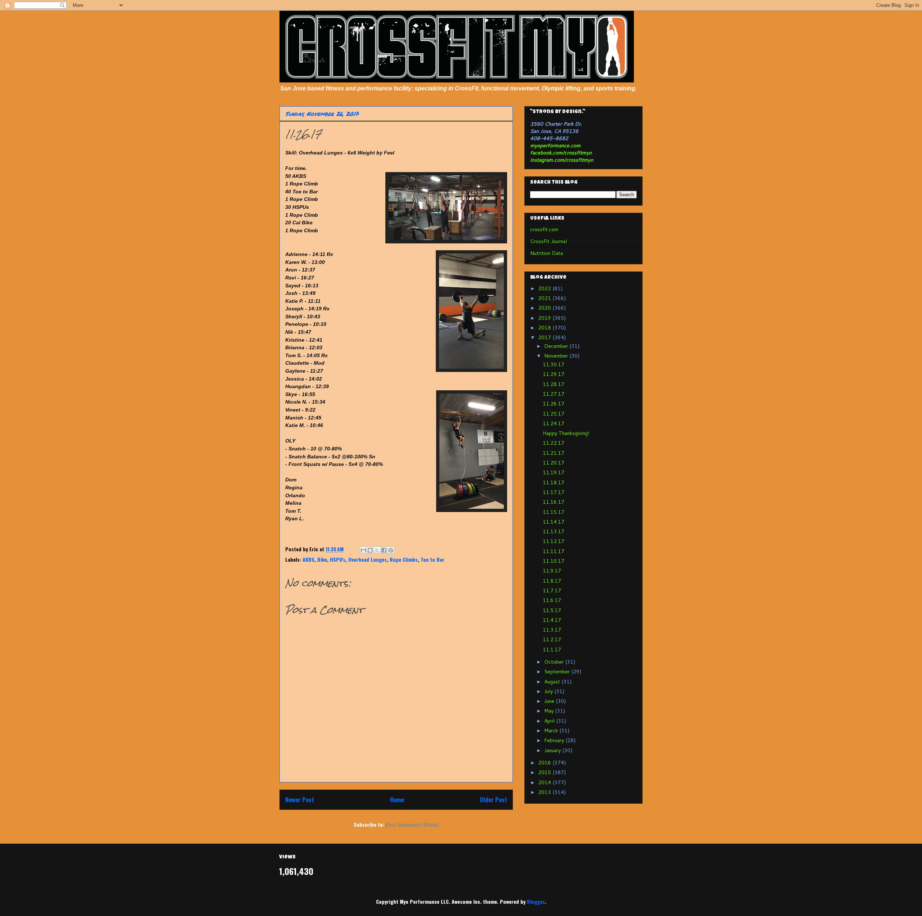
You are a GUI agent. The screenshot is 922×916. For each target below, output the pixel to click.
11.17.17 (553, 492)
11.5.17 (552, 610)
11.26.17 (553, 403)
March (551, 730)
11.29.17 (553, 374)
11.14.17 (553, 521)
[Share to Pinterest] (390, 550)
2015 (545, 772)
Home (397, 799)
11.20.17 (553, 462)
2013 (545, 792)
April (550, 720)
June (550, 701)
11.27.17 (553, 394)
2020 (545, 307)
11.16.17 (553, 502)
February (554, 740)
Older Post (493, 799)
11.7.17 (552, 590)
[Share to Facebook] (384, 550)
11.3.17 (552, 629)
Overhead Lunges (367, 559)
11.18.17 (553, 482)
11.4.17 (552, 620)
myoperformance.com (555, 145)
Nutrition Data (546, 253)
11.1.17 (552, 649)
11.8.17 (552, 580)
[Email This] (363, 550)
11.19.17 (553, 472)
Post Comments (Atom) (412, 824)
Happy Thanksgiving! (566, 433)
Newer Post (299, 799)
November (556, 355)
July (549, 691)
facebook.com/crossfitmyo (561, 152)
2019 (545, 318)
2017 (545, 337)
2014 (545, 782)
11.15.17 (553, 512)
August (552, 681)
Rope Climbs (404, 559)
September (557, 671)
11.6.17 (552, 600)
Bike (322, 559)
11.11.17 (553, 551)
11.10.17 (553, 561)
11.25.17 (553, 413)
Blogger (536, 901)
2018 (545, 327)
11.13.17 (553, 531)
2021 (545, 298)
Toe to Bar (432, 559)
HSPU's (337, 559)
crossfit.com (544, 229)
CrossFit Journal (548, 241)
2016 (545, 762)
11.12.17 (553, 541)
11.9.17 (552, 570)
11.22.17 (553, 442)
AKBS (308, 559)
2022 (545, 288)
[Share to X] (377, 550)
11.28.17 (553, 384)
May (549, 710)
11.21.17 (553, 453)
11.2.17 (552, 639)
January (553, 750)
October (554, 661)
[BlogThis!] (370, 550)
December (556, 346)
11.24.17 (553, 423)
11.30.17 (553, 364)
